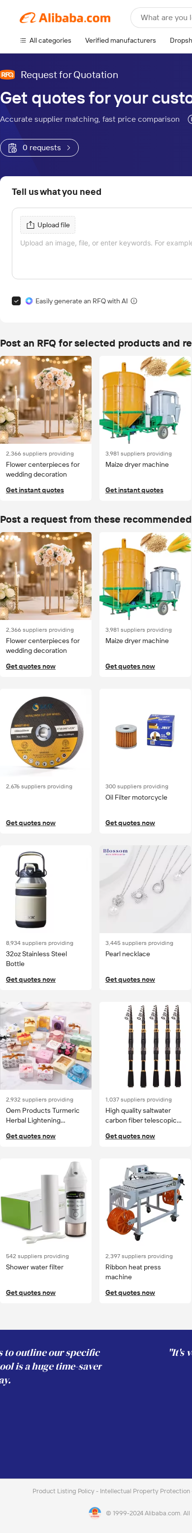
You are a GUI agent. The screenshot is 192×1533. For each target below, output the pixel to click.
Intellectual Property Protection (146, 1491)
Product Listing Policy (64, 1491)
